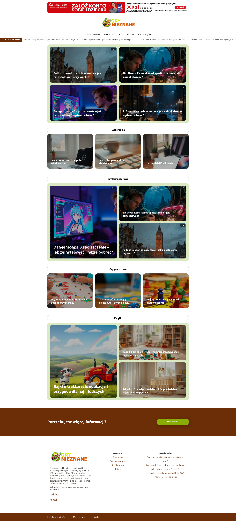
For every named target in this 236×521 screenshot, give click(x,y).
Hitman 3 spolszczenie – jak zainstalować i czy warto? (174, 40)
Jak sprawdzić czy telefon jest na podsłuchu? (165, 465)
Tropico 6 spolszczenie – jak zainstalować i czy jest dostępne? (67, 40)
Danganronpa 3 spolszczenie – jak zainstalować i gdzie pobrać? (77, 113)
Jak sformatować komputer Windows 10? (67, 162)
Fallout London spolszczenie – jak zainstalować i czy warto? (77, 75)
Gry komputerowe (114, 34)
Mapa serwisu (79, 517)
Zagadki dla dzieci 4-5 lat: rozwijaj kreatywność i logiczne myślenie (151, 353)
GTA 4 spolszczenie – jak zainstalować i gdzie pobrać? (122, 40)
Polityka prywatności (56, 517)
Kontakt (54, 499)
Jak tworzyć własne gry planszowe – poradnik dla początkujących (113, 301)
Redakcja (54, 494)
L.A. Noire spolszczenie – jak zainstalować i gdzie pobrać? (153, 113)
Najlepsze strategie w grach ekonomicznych (163, 301)
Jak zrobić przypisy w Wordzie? (165, 469)
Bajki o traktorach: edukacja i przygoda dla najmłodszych (80, 389)
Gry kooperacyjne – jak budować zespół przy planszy (69, 301)
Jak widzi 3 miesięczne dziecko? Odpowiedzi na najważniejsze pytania (150, 391)
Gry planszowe (93, 34)
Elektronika (134, 34)
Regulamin (97, 517)
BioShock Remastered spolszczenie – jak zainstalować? (151, 75)
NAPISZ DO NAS (173, 422)
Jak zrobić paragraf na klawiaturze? (112, 162)
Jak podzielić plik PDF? (160, 163)
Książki (147, 34)
